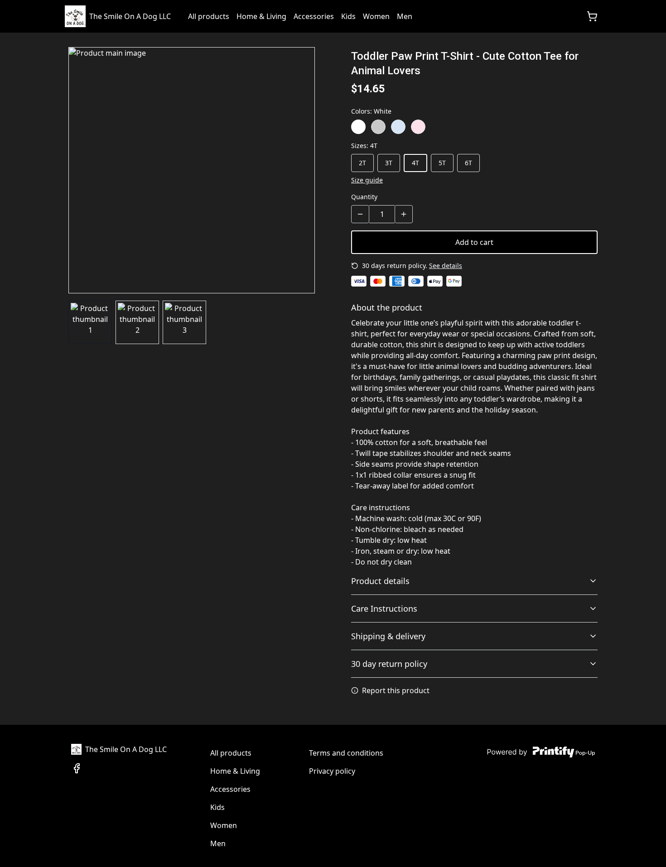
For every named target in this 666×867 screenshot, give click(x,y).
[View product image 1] (90, 322)
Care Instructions (384, 608)
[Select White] (358, 127)
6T (468, 162)
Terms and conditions (346, 753)
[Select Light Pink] (418, 127)
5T (442, 162)
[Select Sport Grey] (378, 127)
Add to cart (474, 242)
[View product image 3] (184, 322)
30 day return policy (389, 663)
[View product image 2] (137, 322)
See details (445, 265)
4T (415, 162)
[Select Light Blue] (398, 127)
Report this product (396, 690)
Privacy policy (332, 771)
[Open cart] (592, 16)
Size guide (367, 180)
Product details (380, 580)
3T (388, 162)
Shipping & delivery (388, 636)
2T (362, 162)
